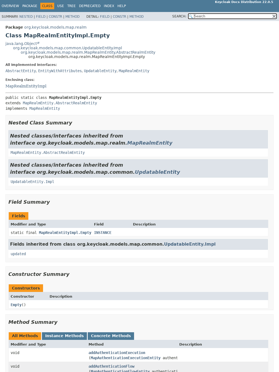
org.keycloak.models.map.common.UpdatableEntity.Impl (67, 48)
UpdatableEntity (100, 71)
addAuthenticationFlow (111, 366)
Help (121, 6)
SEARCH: (179, 16)
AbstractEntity (20, 71)
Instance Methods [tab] (64, 336)
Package (29, 6)
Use (60, 6)
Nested (26, 17)
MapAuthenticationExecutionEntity (125, 358)
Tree (71, 6)
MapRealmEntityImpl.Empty (65, 232)
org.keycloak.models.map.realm (55, 27)
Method (72, 17)
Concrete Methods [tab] (111, 336)
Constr (55, 17)
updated (18, 254)
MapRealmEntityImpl (25, 86)
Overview (10, 6)
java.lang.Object (21, 43)
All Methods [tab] (25, 336)
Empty (16, 305)
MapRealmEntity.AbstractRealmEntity (60, 103)
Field (41, 17)
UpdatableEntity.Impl (32, 181)
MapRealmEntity (134, 71)
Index (109, 6)
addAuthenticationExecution (117, 352)
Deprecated (90, 6)
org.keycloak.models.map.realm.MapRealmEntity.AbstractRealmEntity (88, 52)
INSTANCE (102, 232)
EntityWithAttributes (60, 71)
